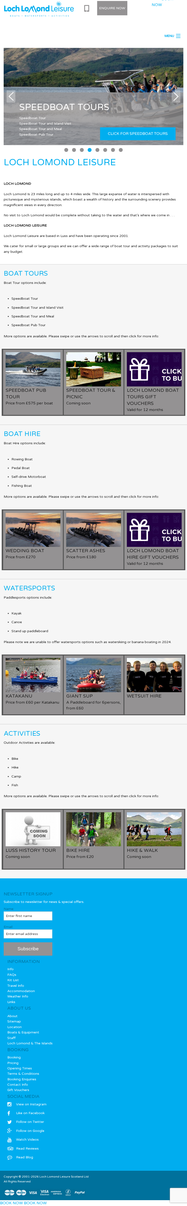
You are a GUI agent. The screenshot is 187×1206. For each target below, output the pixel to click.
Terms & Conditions (23, 1074)
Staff (11, 1038)
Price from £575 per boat (29, 396)
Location (14, 1027)
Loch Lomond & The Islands (30, 1043)
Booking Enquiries (21, 1079)
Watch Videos (27, 1139)
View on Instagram (31, 1104)
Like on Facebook (30, 1113)
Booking (14, 1057)
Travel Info (15, 986)
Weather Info (17, 996)
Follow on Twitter (30, 1122)
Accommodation (21, 991)
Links (11, 1002)
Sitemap (14, 1021)
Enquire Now (112, 8)
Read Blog (24, 1157)
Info (10, 969)
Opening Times (19, 1068)
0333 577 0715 (87, 8)
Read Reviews (27, 1148)
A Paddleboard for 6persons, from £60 (93, 702)
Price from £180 (85, 553)
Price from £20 (80, 853)
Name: (9, 909)
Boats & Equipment (23, 1032)
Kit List (13, 980)
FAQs (11, 975)
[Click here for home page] (39, 9)
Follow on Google (30, 1131)
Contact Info (17, 1085)
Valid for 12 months (153, 399)
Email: (8, 927)
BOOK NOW (11, 1203)
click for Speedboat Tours (138, 133)
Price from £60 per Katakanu (32, 699)
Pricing (13, 1063)
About (12, 1016)
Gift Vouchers (18, 1090)
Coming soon (90, 396)
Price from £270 (25, 553)
